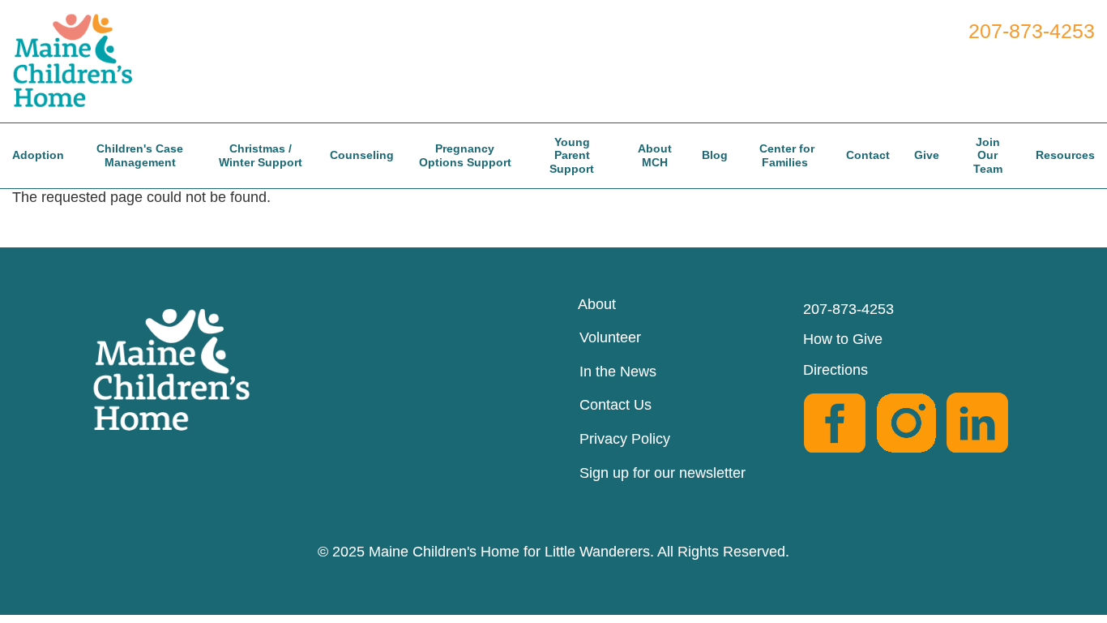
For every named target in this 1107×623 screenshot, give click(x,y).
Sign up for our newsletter (662, 473)
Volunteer (610, 337)
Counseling (362, 154)
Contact (868, 154)
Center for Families (786, 155)
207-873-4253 (1031, 30)
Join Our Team (987, 155)
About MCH (655, 155)
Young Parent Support (571, 155)
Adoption (38, 154)
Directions (835, 370)
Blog (715, 154)
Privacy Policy (624, 439)
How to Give (843, 339)
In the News (617, 371)
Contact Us (615, 405)
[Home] (79, 59)
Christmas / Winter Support (260, 155)
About (597, 304)
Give (926, 154)
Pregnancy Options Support (465, 155)
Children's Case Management (139, 155)
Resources (1065, 154)
